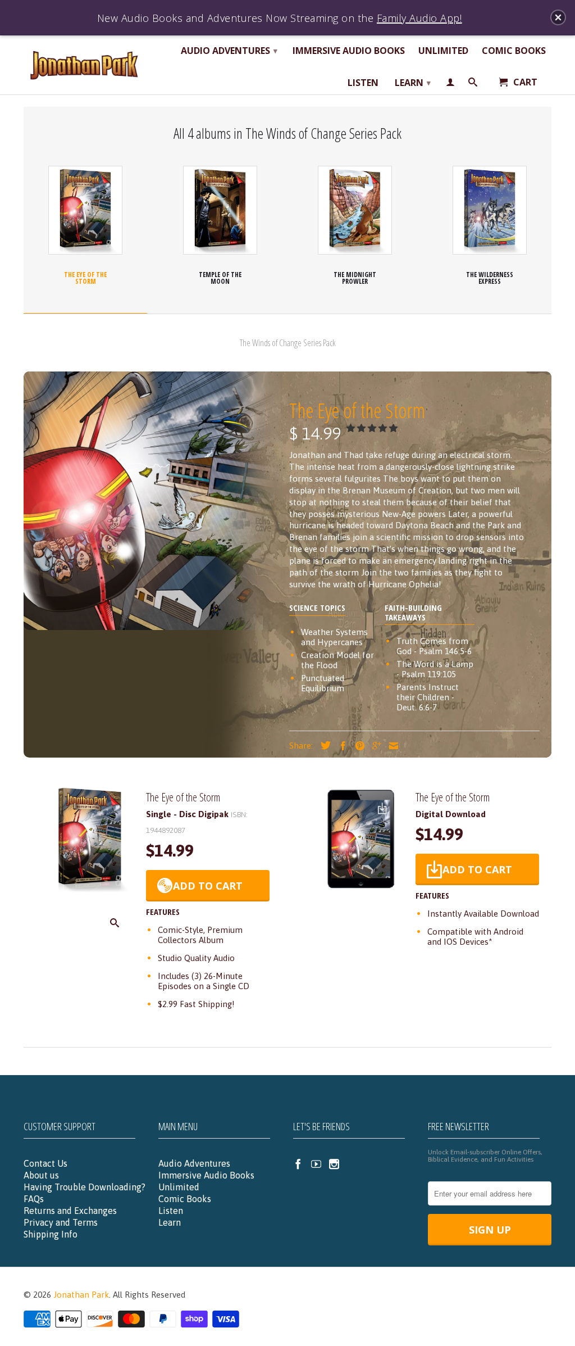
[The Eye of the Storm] (90, 889)
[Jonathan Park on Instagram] (334, 1164)
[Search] (472, 84)
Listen (363, 83)
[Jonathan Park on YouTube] (316, 1164)
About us (41, 1175)
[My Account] (450, 84)
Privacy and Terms (61, 1222)
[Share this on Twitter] (323, 745)
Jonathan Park (81, 1294)
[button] (373, 428)
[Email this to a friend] (391, 745)
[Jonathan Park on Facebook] (298, 1164)
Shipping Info (50, 1234)
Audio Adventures (229, 50)
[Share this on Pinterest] (357, 745)
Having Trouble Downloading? (84, 1187)
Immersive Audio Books (349, 51)
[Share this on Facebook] (340, 745)
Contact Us (45, 1163)
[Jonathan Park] (85, 64)
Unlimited (443, 51)
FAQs (34, 1199)
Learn (413, 82)
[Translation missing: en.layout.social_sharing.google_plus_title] (374, 745)
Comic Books (514, 51)
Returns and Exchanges (70, 1210)
